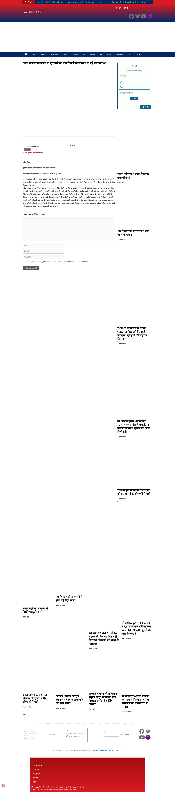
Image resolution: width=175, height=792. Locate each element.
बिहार (34, 782)
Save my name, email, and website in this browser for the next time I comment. (57, 262)
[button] (70, 145)
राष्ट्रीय (66, 54)
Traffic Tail (118, 751)
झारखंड (35, 778)
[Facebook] (131, 16)
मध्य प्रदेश (36, 773)
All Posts (27, 149)
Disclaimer (27, 736)
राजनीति (92, 54)
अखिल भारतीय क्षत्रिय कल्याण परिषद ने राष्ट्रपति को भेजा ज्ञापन (69, 700)
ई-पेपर (129, 54)
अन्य (137, 54)
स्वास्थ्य (109, 54)
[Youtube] (143, 16)
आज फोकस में (55, 54)
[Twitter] (137, 16)
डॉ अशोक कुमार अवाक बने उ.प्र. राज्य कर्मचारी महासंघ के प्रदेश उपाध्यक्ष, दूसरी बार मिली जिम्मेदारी (133, 426)
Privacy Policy (29, 738)
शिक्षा (100, 54)
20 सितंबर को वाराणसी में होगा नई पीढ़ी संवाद (81, 2)
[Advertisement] (87, 37)
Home (26, 731)
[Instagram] (149, 16)
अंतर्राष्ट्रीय (43, 54)
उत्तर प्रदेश (36, 765)
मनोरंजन (75, 54)
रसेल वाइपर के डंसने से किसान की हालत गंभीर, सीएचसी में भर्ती (133, 492)
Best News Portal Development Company (100, 751)
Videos (32, 731)
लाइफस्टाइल (119, 54)
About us (27, 733)
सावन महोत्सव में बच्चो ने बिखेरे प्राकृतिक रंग (50, 2)
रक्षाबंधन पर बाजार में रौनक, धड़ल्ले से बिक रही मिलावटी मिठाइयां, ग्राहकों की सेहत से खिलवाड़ (132, 333)
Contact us (35, 733)
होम (34, 54)
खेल (84, 54)
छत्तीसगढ (36, 769)
